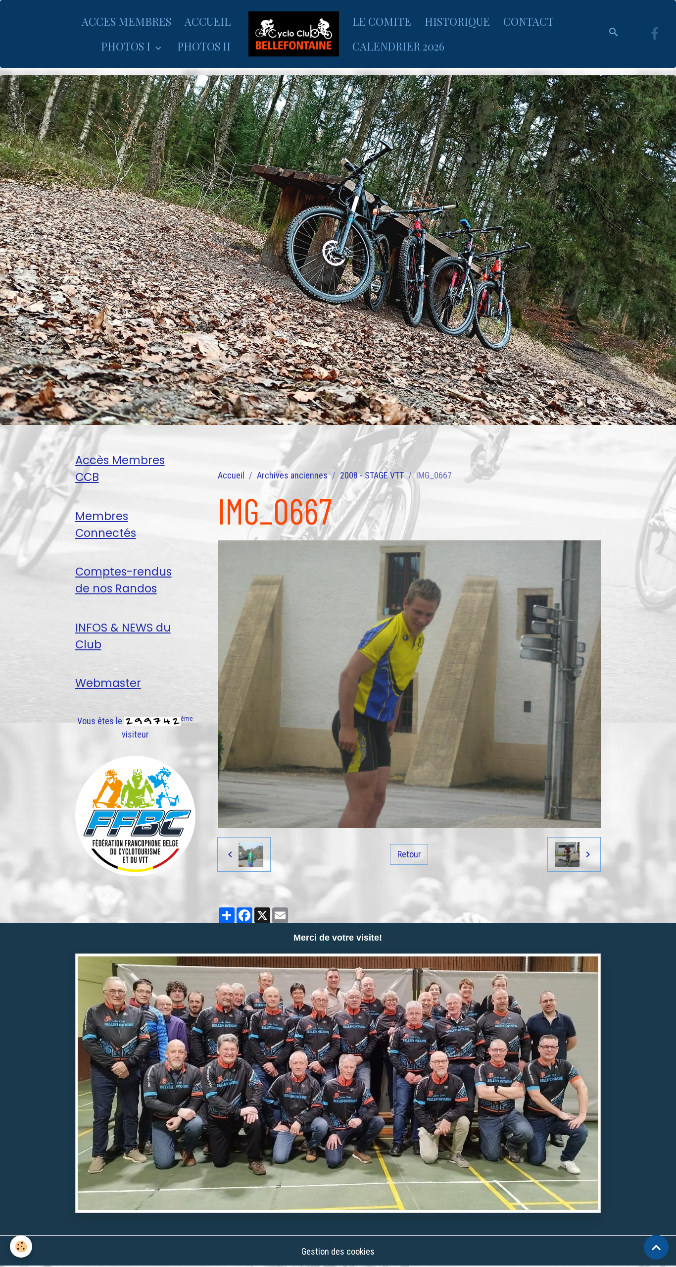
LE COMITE (381, 21)
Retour (409, 854)
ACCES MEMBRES (126, 21)
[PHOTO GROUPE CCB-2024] (338, 1083)
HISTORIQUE (457, 21)
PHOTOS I (127, 46)
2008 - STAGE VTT (372, 475)
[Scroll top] (656, 1247)
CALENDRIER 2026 (398, 46)
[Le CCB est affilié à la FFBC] (135, 815)
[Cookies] (21, 1246)
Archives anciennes (292, 475)
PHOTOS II (204, 46)
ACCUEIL (208, 21)
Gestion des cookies (338, 1251)
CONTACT (528, 21)
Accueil (231, 475)
